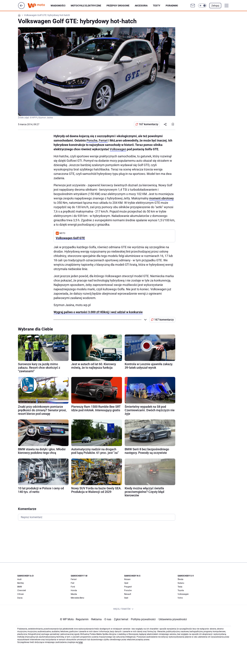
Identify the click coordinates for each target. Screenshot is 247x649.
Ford (73, 587)
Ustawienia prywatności (172, 619)
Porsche (92, 140)
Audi (19, 579)
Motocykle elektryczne (86, 5)
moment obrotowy (161, 198)
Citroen (20, 594)
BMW (19, 587)
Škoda (180, 579)
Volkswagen (118, 149)
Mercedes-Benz (77, 598)
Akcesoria (141, 5)
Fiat (72, 583)
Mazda (74, 594)
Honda (74, 590)
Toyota (181, 590)
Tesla (180, 587)
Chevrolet (21, 590)
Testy (156, 5)
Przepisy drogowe (118, 5)
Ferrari (103, 140)
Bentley (20, 583)
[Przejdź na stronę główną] (21, 8)
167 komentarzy (148, 124)
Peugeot (128, 587)
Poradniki (172, 5)
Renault (127, 594)
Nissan (127, 579)
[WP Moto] (39, 5)
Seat (126, 598)
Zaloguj (215, 5)
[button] (202, 6)
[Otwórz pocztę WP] (192, 5)
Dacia (20, 598)
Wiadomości (58, 5)
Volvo (180, 598)
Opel (126, 583)
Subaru (181, 583)
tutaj (80, 642)
